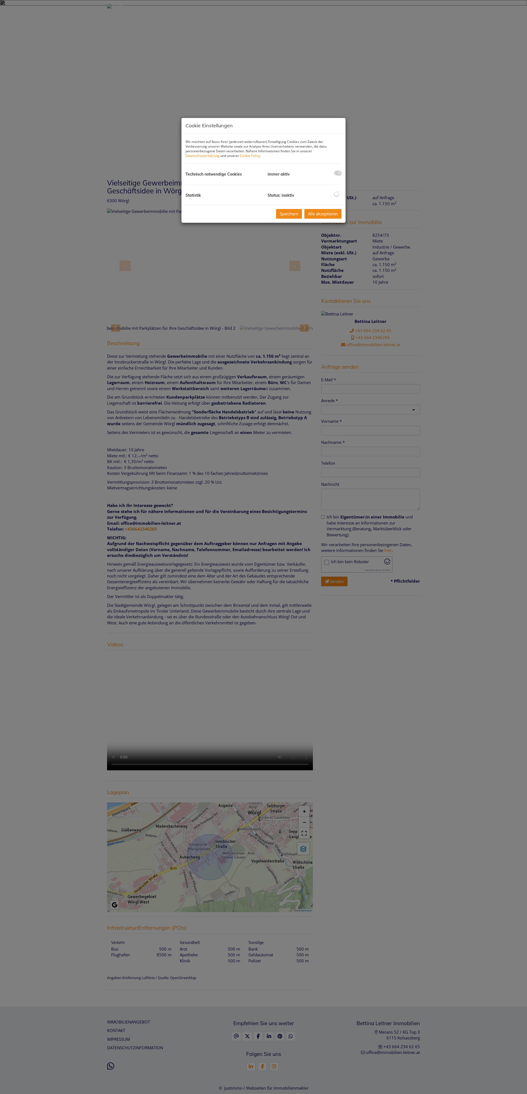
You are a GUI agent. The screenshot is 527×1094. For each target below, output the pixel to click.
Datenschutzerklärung (203, 155)
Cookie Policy (250, 155)
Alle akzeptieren (323, 213)
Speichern (289, 213)
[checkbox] (337, 173)
